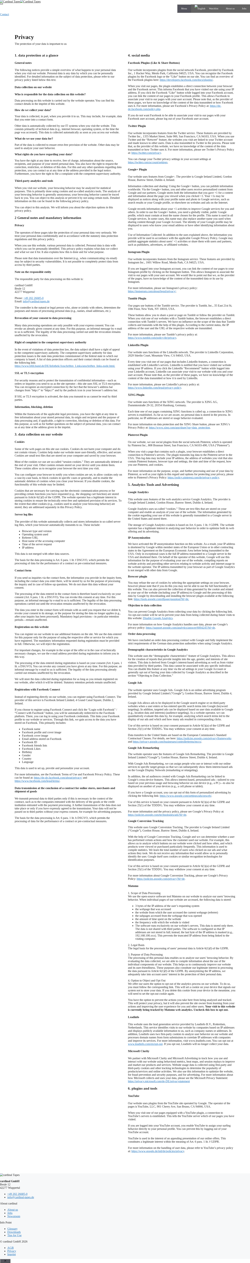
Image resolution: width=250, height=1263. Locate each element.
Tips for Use (14, 1235)
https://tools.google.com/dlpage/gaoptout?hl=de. (161, 599)
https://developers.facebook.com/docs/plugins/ (186, 79)
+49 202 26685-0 (33, 298)
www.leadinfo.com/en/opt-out (145, 1044)
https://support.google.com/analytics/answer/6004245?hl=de (180, 627)
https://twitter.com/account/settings (147, 162)
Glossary (12, 1228)
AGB (10, 1247)
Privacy (11, 1251)
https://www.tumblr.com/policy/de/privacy (152, 337)
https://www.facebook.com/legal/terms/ (37, 780)
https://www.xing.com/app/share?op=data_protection (179, 427)
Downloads (14, 1232)
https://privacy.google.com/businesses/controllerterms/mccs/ (167, 741)
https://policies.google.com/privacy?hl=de (161, 878)
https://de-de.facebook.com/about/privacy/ (58, 777)
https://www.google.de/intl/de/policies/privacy (157, 1151)
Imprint (11, 1254)
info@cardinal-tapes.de (36, 301)
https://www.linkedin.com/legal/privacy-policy (154, 387)
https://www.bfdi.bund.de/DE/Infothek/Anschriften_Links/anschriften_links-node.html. (65, 365)
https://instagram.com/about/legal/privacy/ (152, 291)
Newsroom (13, 1216)
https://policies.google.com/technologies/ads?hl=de (157, 814)
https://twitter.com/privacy (146, 152)
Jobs (244, 8)
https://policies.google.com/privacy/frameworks (204, 738)
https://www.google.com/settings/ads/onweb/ (185, 795)
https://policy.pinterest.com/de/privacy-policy (193, 477)
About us (230, 8)
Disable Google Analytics (158, 618)
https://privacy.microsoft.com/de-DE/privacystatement (159, 1081)
